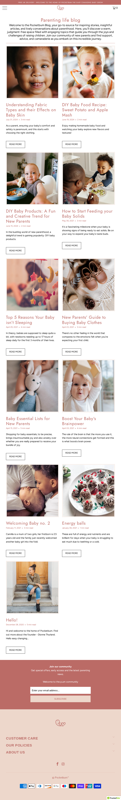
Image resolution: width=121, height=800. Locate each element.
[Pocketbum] (60, 8)
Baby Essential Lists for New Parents (28, 421)
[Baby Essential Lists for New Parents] (32, 386)
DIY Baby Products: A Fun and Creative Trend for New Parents (31, 216)
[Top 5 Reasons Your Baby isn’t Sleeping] (32, 285)
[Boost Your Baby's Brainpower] (88, 386)
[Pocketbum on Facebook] (57, 764)
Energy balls (74, 523)
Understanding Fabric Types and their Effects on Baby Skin (31, 110)
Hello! (12, 620)
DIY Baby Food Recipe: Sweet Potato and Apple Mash (85, 110)
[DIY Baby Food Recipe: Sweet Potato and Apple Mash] (88, 72)
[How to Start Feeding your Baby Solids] (88, 178)
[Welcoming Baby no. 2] (32, 490)
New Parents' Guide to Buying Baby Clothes (84, 319)
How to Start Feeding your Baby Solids (87, 213)
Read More (15, 144)
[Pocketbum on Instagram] (63, 764)
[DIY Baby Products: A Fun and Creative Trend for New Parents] (32, 178)
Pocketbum (61, 777)
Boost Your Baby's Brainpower (79, 421)
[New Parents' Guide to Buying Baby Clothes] (88, 285)
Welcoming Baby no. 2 (28, 523)
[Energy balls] (88, 490)
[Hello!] (32, 587)
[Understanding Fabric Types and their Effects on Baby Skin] (32, 72)
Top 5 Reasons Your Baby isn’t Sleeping (30, 319)
